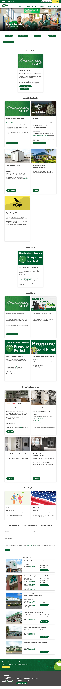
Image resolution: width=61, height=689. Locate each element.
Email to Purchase (11, 190)
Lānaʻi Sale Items (25, 88)
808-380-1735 (38, 422)
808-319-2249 (37, 420)
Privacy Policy (35, 542)
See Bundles (10, 478)
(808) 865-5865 (32, 589)
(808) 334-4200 (32, 581)
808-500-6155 (37, 424)
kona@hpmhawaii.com (30, 584)
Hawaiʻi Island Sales (23, 35)
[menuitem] (21, 6)
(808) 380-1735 (34, 585)
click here (26, 178)
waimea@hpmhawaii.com (31, 603)
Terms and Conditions (28, 542)
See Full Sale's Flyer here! (11, 122)
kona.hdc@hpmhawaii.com (29, 588)
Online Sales (9, 35)
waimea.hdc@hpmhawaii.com (29, 607)
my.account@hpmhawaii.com (26, 279)
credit (25, 276)
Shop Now (56, 1)
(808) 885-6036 (32, 601)
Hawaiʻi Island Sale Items (26, 86)
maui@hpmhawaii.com (30, 619)
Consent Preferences (22, 683)
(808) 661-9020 (32, 633)
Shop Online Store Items (12, 143)
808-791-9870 (40, 418)
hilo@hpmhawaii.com (30, 569)
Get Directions (44, 585)
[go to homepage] (5, 5)
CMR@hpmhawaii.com (40, 170)
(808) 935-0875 (32, 566)
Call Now (36, 190)
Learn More (10, 431)
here (21, 427)
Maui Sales (38, 35)
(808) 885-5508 (31, 602)
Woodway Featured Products (40, 143)
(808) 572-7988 (32, 648)
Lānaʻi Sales (52, 35)
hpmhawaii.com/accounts (34, 276)
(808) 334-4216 (31, 583)
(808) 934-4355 (31, 567)
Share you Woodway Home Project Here (40, 135)
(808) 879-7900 (32, 618)
